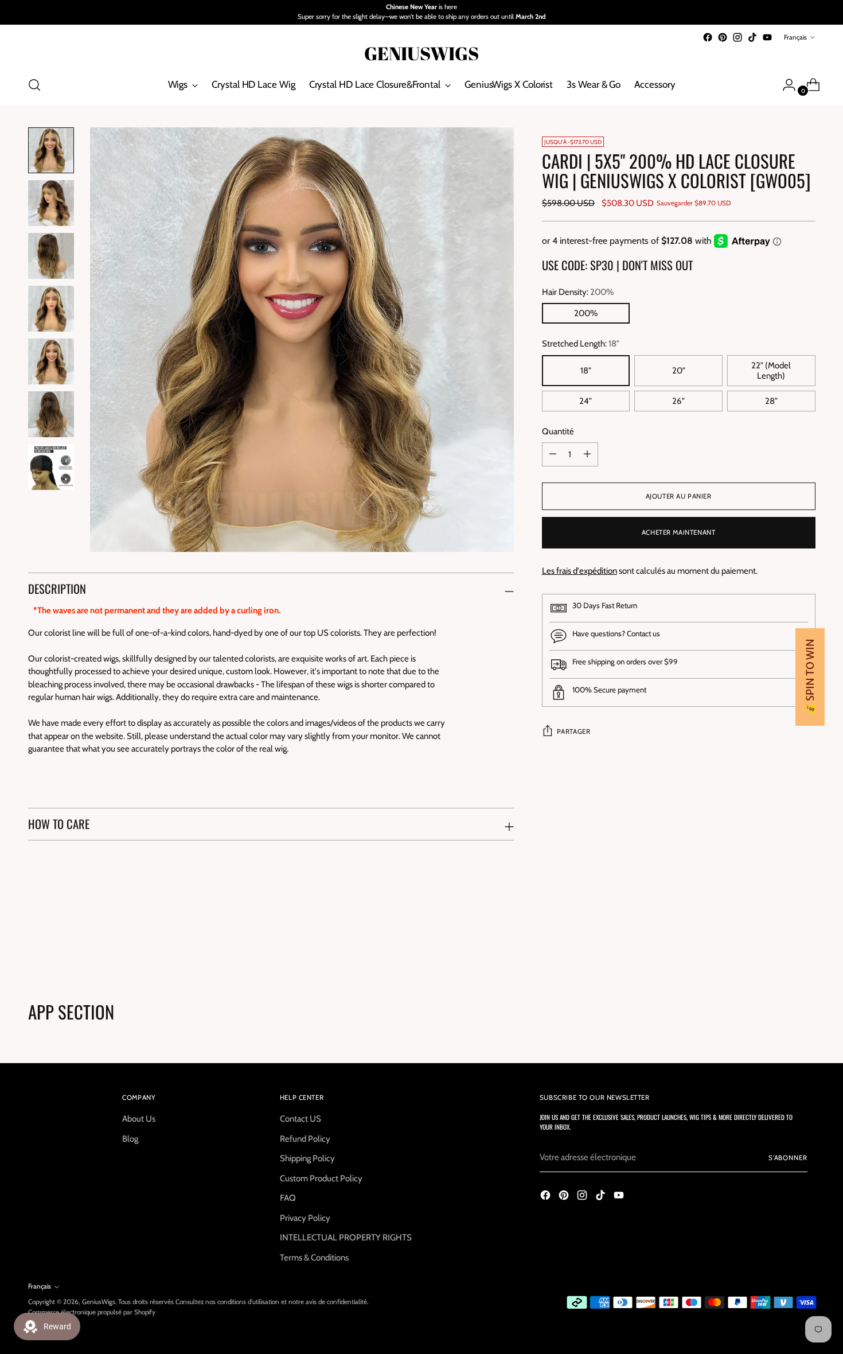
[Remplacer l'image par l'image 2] (51, 203)
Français (795, 37)
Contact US (300, 1119)
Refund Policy (305, 1139)
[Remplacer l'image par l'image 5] (51, 361)
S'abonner (787, 1158)
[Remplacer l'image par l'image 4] (51, 309)
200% (586, 313)
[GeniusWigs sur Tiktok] (752, 37)
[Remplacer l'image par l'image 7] (51, 467)
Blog (130, 1139)
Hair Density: (578, 292)
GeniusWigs (98, 1302)
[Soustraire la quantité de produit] (587, 454)
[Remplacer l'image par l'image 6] (51, 414)
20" (678, 370)
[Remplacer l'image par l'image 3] (51, 256)
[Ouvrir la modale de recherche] (34, 84)
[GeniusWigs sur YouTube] (767, 37)
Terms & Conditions (314, 1257)
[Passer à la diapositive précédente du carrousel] (779, 940)
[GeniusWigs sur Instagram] (737, 37)
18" (585, 370)
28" (771, 401)
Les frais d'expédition (579, 571)
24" (585, 401)
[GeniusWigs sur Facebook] (707, 37)
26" (678, 401)
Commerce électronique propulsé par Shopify (91, 1312)
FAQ (288, 1198)
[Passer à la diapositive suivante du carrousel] (805, 940)
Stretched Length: (580, 343)
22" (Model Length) (771, 370)
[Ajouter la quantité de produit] (553, 454)
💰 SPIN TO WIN (810, 677)
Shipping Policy (307, 1158)
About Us (138, 1119)
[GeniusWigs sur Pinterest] (722, 37)
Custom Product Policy (321, 1178)
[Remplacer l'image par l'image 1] (51, 150)
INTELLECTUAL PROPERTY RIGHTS (346, 1237)
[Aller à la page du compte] (784, 84)
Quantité (558, 431)
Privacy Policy (305, 1218)
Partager (574, 731)
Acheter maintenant (679, 532)
